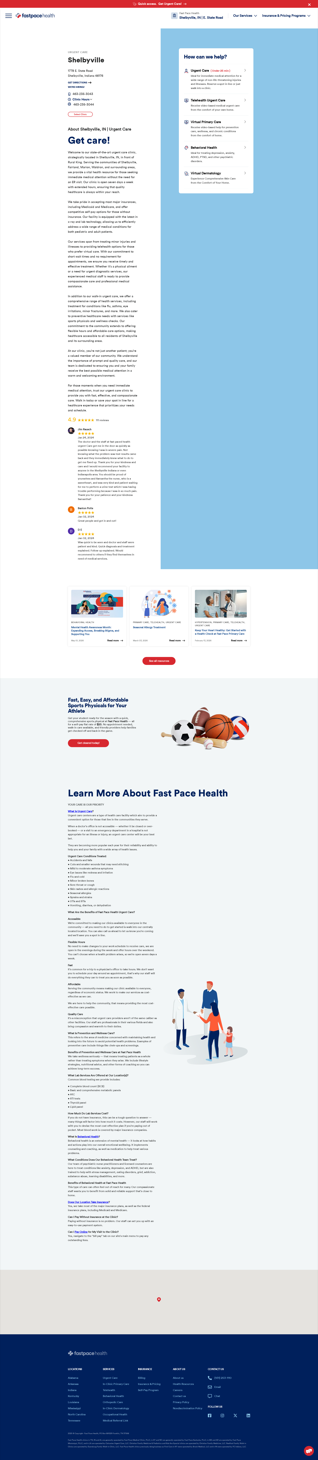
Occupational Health (115, 1414)
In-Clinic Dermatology (116, 1408)
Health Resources (183, 1384)
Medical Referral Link (115, 1420)
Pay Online (81, 1232)
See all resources (159, 661)
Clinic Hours (81, 99)
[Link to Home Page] (35, 15)
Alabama (73, 1378)
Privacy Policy (181, 1402)
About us (178, 1378)
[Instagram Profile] (222, 1415)
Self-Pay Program (148, 1390)
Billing (141, 1378)
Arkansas (73, 1384)
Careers (177, 1390)
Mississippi (74, 1408)
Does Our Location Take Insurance (88, 1202)
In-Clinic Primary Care (116, 1384)
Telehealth (109, 1390)
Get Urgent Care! (170, 3)
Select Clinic (80, 114)
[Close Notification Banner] (310, 5)
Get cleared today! (89, 743)
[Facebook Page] (209, 1415)
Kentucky (73, 1396)
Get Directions (77, 83)
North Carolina (76, 1414)
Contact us (179, 1396)
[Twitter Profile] (235, 1415)
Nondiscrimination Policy (187, 1408)
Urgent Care (110, 1378)
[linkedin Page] (248, 1415)
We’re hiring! (76, 87)
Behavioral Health (88, 1136)
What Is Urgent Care (80, 811)
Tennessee (74, 1420)
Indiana (72, 1390)
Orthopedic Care (113, 1402)
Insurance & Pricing (149, 1384)
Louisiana (73, 1402)
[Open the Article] (97, 604)
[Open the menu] (10, 16)
